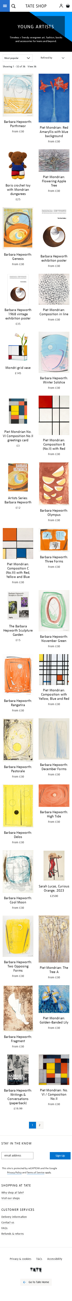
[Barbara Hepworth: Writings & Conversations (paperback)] (18, 1070)
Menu (5, 5)
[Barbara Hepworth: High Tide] (54, 796)
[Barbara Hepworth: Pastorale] (18, 740)
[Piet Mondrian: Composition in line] (54, 290)
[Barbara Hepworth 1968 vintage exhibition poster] (18, 290)
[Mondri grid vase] (18, 348)
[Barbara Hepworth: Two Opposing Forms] (18, 937)
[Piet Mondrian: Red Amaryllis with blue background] (54, 99)
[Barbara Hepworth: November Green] (54, 611)
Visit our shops (10, 1198)
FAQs (4, 1228)
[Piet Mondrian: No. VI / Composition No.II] (54, 1070)
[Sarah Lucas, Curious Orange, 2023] (54, 866)
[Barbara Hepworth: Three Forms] (54, 540)
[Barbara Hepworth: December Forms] (54, 739)
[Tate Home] (36, 1270)
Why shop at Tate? (12, 1192)
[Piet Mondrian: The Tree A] (54, 940)
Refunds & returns (12, 1234)
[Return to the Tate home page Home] (36, 6)
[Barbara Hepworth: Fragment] (18, 1009)
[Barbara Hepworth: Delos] (18, 806)
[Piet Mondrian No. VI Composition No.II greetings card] (18, 412)
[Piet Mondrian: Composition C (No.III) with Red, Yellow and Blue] (18, 544)
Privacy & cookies (20, 1259)
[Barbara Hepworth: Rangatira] (18, 675)
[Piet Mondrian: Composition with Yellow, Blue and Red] (54, 670)
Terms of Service (36, 1172)
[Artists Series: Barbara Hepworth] (18, 478)
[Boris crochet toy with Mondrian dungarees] (18, 165)
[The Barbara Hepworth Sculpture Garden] (18, 606)
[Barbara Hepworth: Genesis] (18, 229)
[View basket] (67, 6)
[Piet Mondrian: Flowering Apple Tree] (54, 161)
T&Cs (39, 1259)
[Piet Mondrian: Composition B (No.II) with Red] (54, 416)
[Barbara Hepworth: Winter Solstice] (54, 353)
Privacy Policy (14, 1172)
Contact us (7, 1222)
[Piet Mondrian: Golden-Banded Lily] (54, 999)
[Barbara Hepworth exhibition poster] (54, 229)
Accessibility (54, 1259)
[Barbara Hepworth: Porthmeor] (18, 96)
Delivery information (14, 1217)
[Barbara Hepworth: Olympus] (54, 484)
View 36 (32, 66)
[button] (13, 6)
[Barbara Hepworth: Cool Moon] (18, 872)
